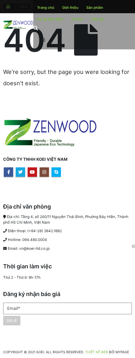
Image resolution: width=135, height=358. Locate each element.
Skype (56, 172)
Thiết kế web (96, 352)
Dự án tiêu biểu (50, 19)
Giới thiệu (70, 7)
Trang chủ (45, 7)
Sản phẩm (94, 7)
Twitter (20, 172)
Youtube (32, 172)
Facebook (8, 172)
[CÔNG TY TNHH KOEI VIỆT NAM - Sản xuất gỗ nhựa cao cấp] (18, 24)
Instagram (44, 172)
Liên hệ (97, 19)
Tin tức (77, 19)
